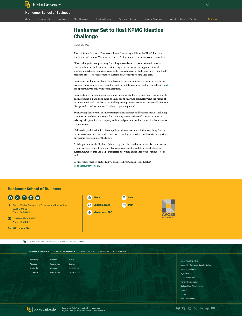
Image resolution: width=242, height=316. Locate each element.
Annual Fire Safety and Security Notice (196, 265)
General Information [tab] (39, 251)
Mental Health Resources (190, 281)
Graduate (62, 19)
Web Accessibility (188, 298)
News (81, 241)
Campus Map (55, 263)
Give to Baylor (55, 272)
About (27, 19)
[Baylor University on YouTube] (212, 309)
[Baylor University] (42, 4)
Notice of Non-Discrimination (192, 286)
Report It (184, 290)
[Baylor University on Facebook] (183, 309)
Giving (214, 19)
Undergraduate (44, 19)
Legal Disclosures (188, 277)
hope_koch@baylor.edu (86, 165)
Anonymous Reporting (189, 260)
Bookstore (34, 272)
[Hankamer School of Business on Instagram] (24, 197)
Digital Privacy (186, 273)
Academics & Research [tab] (64, 251)
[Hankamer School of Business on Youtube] (38, 197)
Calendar (53, 259)
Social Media (74, 268)
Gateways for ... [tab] (120, 251)
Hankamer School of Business (47, 12)
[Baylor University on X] (195, 309)
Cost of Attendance (188, 269)
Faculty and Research (128, 19)
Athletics (33, 263)
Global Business (81, 19)
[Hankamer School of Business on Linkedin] (31, 197)
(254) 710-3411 (21, 227)
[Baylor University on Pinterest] (206, 309)
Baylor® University (78, 308)
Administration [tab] (86, 251)
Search (72, 263)
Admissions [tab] (103, 251)
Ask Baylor (34, 268)
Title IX (183, 294)
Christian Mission (103, 19)
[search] (208, 4)
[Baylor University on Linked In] (201, 309)
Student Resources (153, 19)
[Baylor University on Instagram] (189, 309)
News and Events (188, 19)
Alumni (173, 19)
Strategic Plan (74, 272)
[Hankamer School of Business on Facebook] (10, 197)
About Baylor (35, 259)
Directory (53, 268)
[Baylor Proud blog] (177, 309)
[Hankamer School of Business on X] (17, 197)
